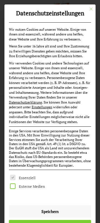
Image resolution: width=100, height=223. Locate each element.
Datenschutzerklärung (25, 102)
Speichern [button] (50, 211)
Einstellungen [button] (42, 107)
